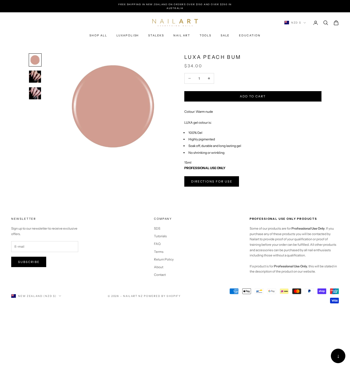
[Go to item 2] (35, 76)
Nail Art (181, 35)
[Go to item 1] (35, 60)
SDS (157, 228)
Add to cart (253, 96)
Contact (160, 275)
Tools (205, 35)
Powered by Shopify (162, 295)
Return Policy (164, 259)
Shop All (98, 35)
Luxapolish (127, 35)
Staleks (156, 35)
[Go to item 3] (35, 93)
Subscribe (29, 262)
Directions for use (211, 181)
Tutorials (160, 236)
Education (250, 35)
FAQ (157, 244)
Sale (225, 35)
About (158, 267)
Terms (159, 252)
